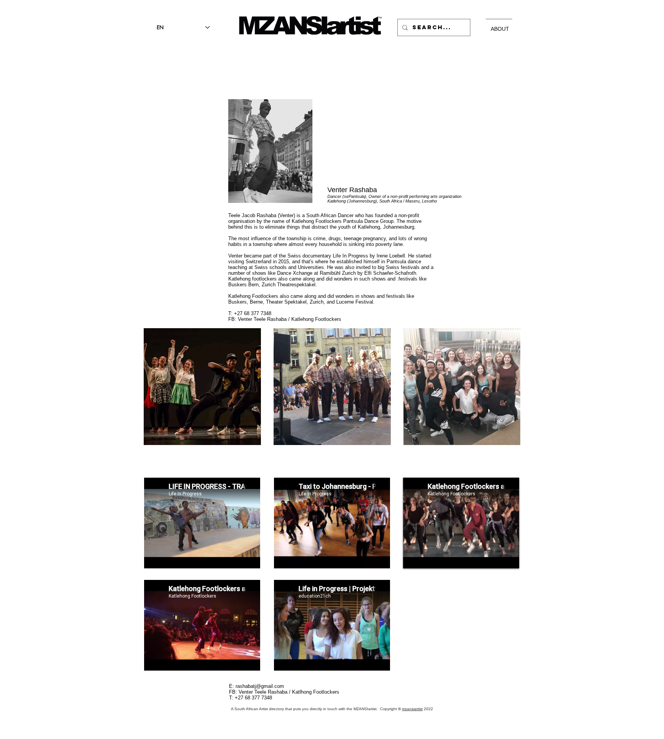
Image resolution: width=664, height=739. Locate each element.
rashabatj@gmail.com (260, 686)
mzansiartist (412, 709)
